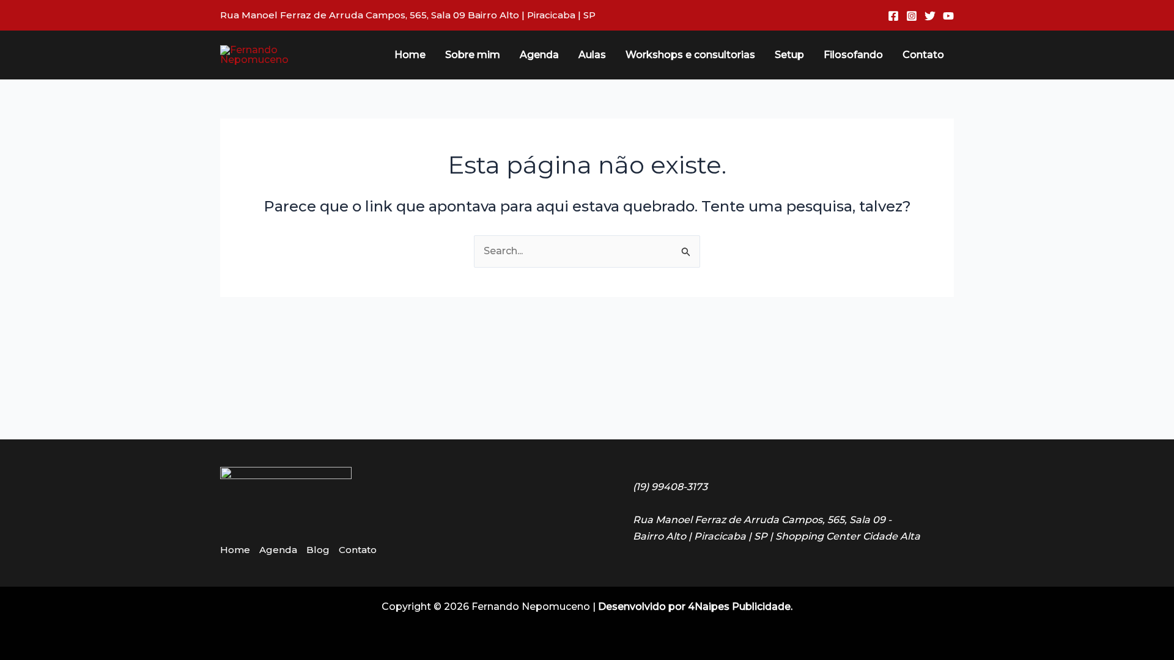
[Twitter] (930, 15)
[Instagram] (911, 15)
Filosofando (853, 55)
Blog (318, 550)
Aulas (592, 55)
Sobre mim (472, 55)
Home (410, 55)
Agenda (539, 55)
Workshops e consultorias (690, 55)
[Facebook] (893, 15)
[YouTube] (948, 15)
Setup (789, 55)
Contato (923, 55)
